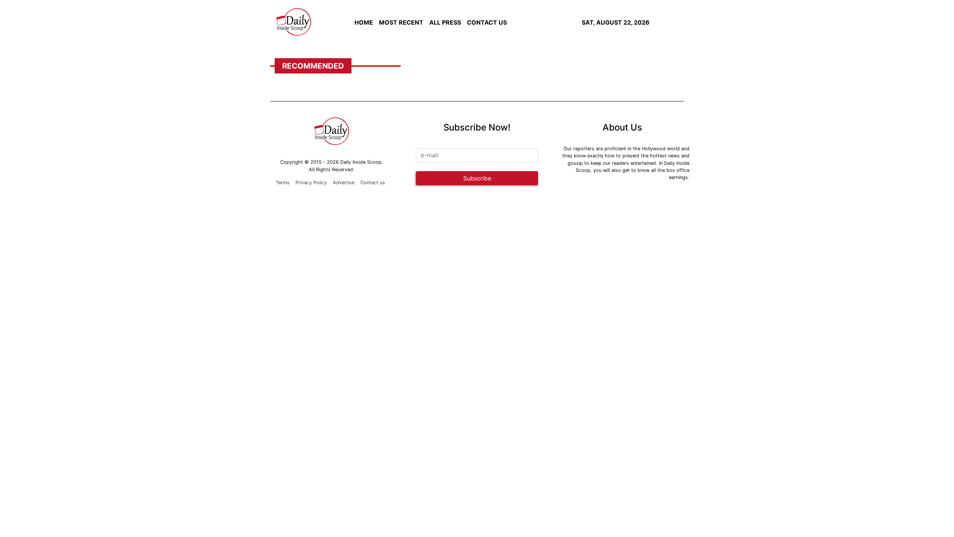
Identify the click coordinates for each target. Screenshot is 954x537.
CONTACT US (487, 22)
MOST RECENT (401, 22)
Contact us (372, 182)
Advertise (343, 182)
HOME (363, 22)
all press (445, 22)
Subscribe (477, 178)
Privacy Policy (311, 182)
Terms (283, 182)
